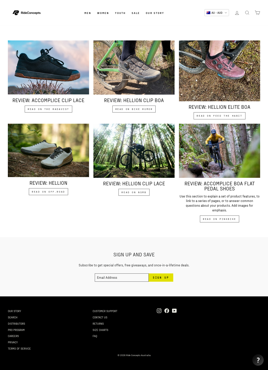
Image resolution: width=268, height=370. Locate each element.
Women (103, 13)
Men (87, 13)
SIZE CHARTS (100, 330)
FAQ (95, 336)
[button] (258, 360)
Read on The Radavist (48, 109)
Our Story (155, 13)
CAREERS (13, 336)
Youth (120, 13)
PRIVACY (13, 342)
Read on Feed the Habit (219, 115)
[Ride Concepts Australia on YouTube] (174, 310)
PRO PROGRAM (16, 330)
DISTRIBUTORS (16, 323)
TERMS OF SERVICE (19, 348)
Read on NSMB (133, 192)
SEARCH (12, 317)
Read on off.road (48, 191)
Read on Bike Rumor (134, 109)
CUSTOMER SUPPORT (105, 311)
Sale (136, 13)
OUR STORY (14, 311)
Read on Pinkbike (219, 218)
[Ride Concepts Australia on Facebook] (166, 310)
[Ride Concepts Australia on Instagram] (159, 310)
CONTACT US (100, 317)
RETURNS (98, 323)
